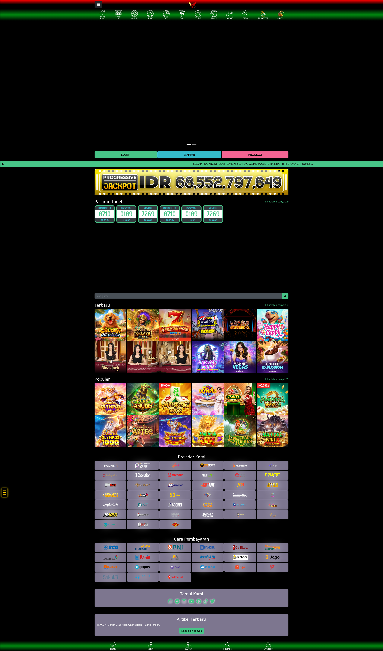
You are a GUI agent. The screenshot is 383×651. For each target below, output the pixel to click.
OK (191, 344)
